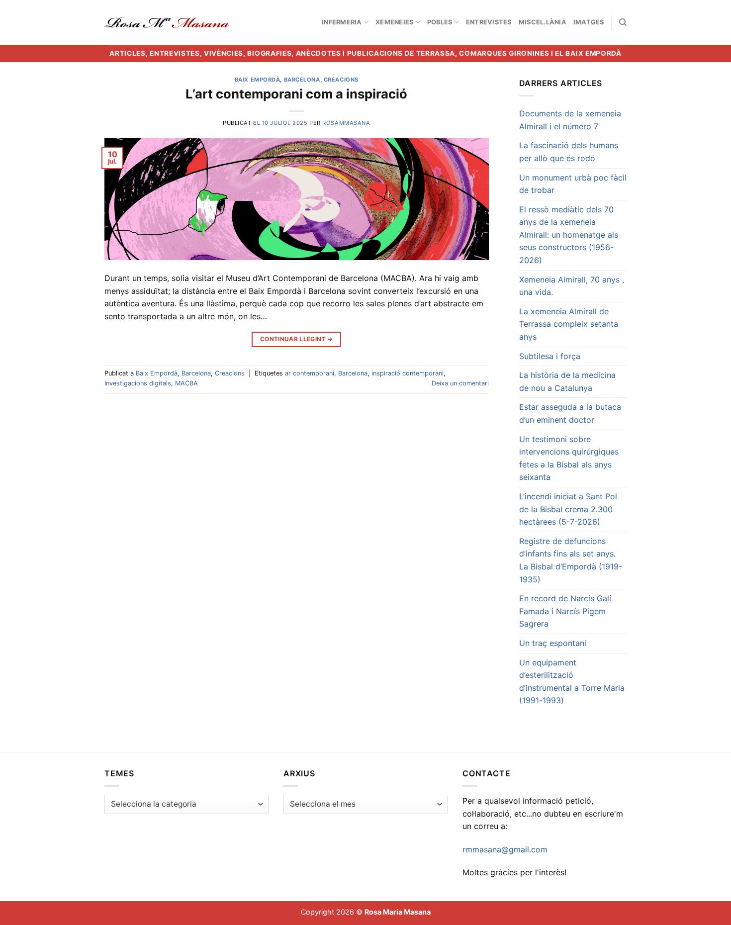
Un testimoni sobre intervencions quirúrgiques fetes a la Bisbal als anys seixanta (569, 458)
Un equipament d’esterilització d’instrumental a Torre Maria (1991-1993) (572, 681)
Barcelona (302, 79)
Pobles (440, 22)
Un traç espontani (552, 643)
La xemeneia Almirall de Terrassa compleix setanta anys (568, 324)
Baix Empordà (257, 79)
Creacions (341, 79)
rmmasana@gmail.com (505, 849)
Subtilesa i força (549, 356)
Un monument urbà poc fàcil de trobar (573, 184)
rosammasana (346, 122)
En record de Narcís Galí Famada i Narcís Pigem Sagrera (565, 611)
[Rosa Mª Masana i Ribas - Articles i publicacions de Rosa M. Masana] (166, 22)
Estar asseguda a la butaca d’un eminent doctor (570, 413)
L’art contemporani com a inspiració (296, 93)
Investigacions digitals (137, 383)
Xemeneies (394, 22)
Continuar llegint (296, 339)
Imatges (588, 22)
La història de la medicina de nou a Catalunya (567, 381)
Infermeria (342, 22)
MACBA (186, 383)
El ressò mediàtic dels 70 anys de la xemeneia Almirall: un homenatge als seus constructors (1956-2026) (568, 234)
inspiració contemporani (407, 373)
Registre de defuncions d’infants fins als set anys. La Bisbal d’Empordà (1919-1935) (570, 560)
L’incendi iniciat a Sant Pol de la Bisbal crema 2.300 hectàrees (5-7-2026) (568, 509)
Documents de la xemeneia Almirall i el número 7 (570, 119)
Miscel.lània (542, 22)
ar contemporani (309, 373)
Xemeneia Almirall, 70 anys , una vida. (571, 286)
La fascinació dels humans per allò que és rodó (568, 151)
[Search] (623, 22)
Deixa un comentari (460, 383)
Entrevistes (489, 22)
